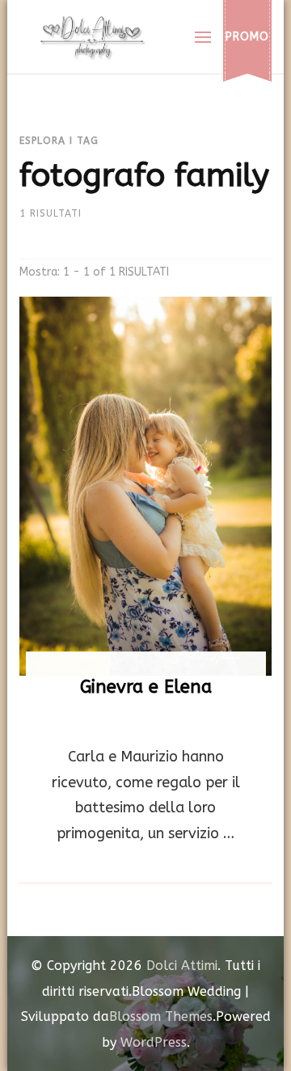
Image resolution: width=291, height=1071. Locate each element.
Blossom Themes (161, 1016)
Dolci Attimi (181, 965)
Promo (247, 37)
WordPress (153, 1042)
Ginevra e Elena (146, 687)
